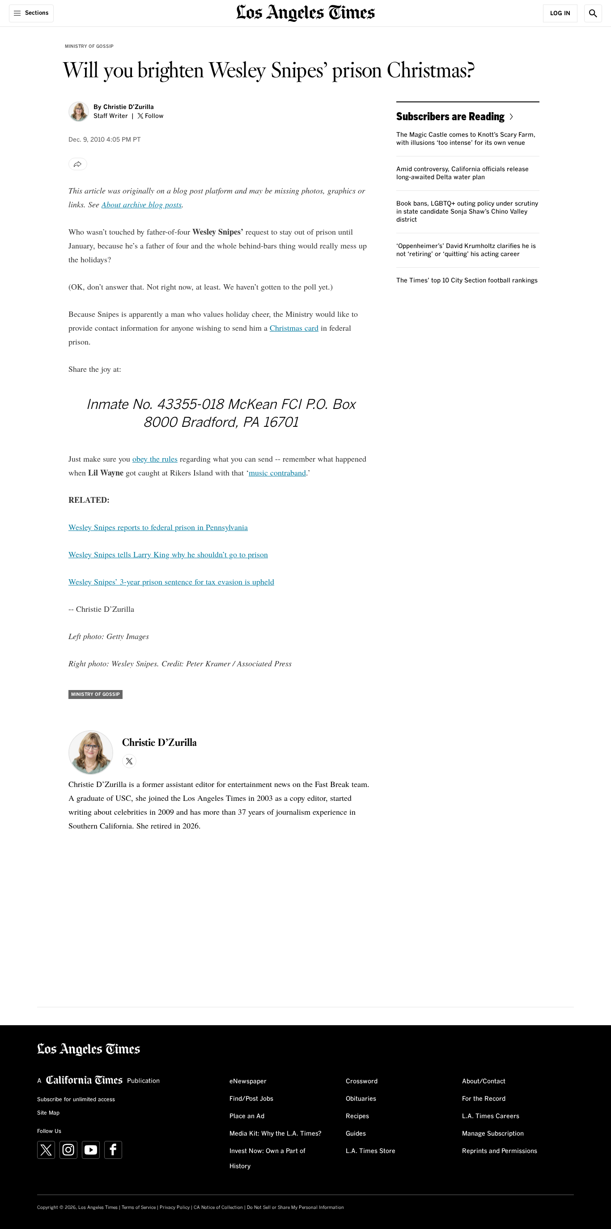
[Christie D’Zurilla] (78, 111)
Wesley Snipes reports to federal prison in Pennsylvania (158, 527)
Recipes (357, 1116)
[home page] (305, 12)
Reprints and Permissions (499, 1151)
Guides (356, 1134)
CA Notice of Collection (218, 1207)
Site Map (48, 1113)
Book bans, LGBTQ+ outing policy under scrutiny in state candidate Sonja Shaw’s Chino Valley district (467, 212)
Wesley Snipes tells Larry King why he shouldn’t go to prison (168, 554)
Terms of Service (139, 1207)
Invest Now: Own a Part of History (267, 1159)
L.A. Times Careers (490, 1116)
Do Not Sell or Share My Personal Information (295, 1207)
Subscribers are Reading (450, 115)
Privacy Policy (175, 1207)
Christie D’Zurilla (128, 107)
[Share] (77, 164)
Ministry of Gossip (89, 46)
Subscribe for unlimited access (76, 1100)
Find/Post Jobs (251, 1099)
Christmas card (294, 327)
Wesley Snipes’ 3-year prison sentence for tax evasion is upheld (171, 581)
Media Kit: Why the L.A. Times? (275, 1134)
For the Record (483, 1099)
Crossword (362, 1081)
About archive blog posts (142, 204)
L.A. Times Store (370, 1151)
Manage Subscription (493, 1134)
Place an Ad (246, 1116)
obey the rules (155, 458)
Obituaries (361, 1099)
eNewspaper (248, 1081)
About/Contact (483, 1081)
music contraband (277, 472)
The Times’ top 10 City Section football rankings (467, 281)
